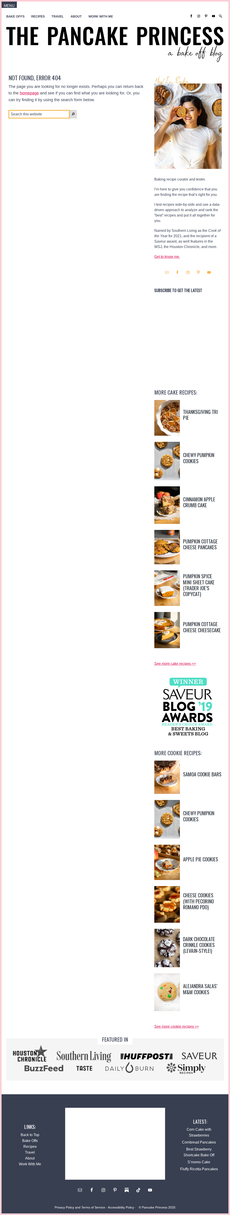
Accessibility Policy (121, 1207)
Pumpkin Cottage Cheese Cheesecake (202, 626)
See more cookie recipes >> (176, 1026)
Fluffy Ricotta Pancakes (199, 1169)
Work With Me (30, 1164)
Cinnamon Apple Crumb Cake (199, 502)
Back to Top (30, 1135)
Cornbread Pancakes (199, 1142)
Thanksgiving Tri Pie (200, 414)
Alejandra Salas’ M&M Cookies (200, 988)
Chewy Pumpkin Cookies (198, 457)
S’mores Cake (199, 1162)
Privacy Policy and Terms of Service (80, 1207)
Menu (9, 6)
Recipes (30, 1146)
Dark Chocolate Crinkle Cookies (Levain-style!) (199, 944)
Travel (30, 1152)
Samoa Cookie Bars (202, 774)
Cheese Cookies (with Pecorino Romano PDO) (198, 901)
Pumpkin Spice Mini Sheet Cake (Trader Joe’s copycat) (199, 584)
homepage (29, 93)
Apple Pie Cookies (200, 859)
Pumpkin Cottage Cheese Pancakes (200, 544)
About (30, 1158)
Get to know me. (167, 257)
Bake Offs (30, 1141)
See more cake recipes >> (175, 664)
